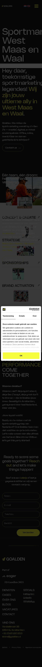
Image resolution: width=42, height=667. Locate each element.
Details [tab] (22, 316)
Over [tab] (35, 316)
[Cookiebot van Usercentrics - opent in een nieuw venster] (29, 309)
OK (21, 356)
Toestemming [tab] (8, 316)
